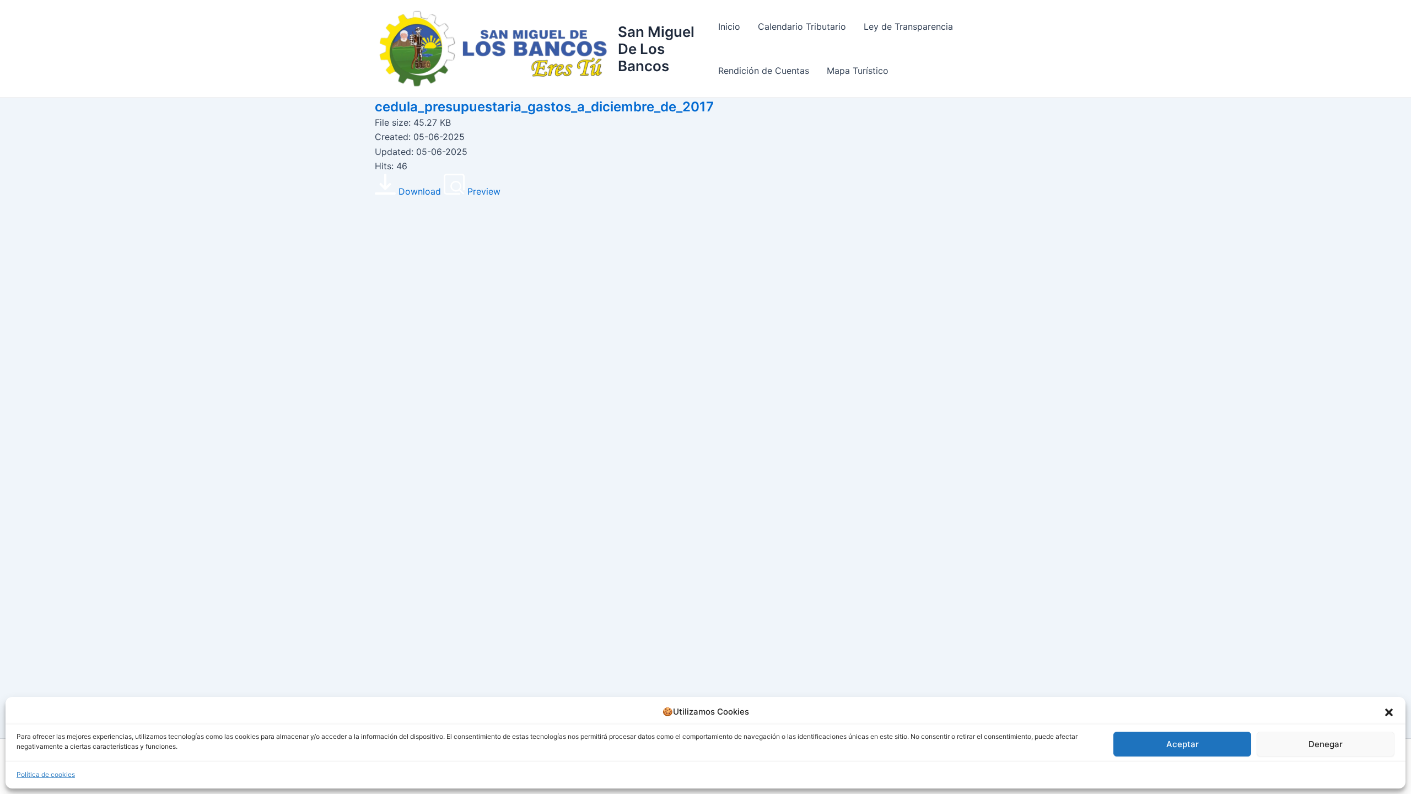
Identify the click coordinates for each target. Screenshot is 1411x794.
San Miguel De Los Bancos (656, 48)
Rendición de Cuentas (763, 70)
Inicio (729, 26)
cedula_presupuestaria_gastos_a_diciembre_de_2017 (544, 107)
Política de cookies (46, 774)
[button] (1388, 712)
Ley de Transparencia (908, 26)
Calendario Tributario (802, 26)
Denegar (1325, 744)
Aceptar (1182, 744)
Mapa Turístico (857, 70)
